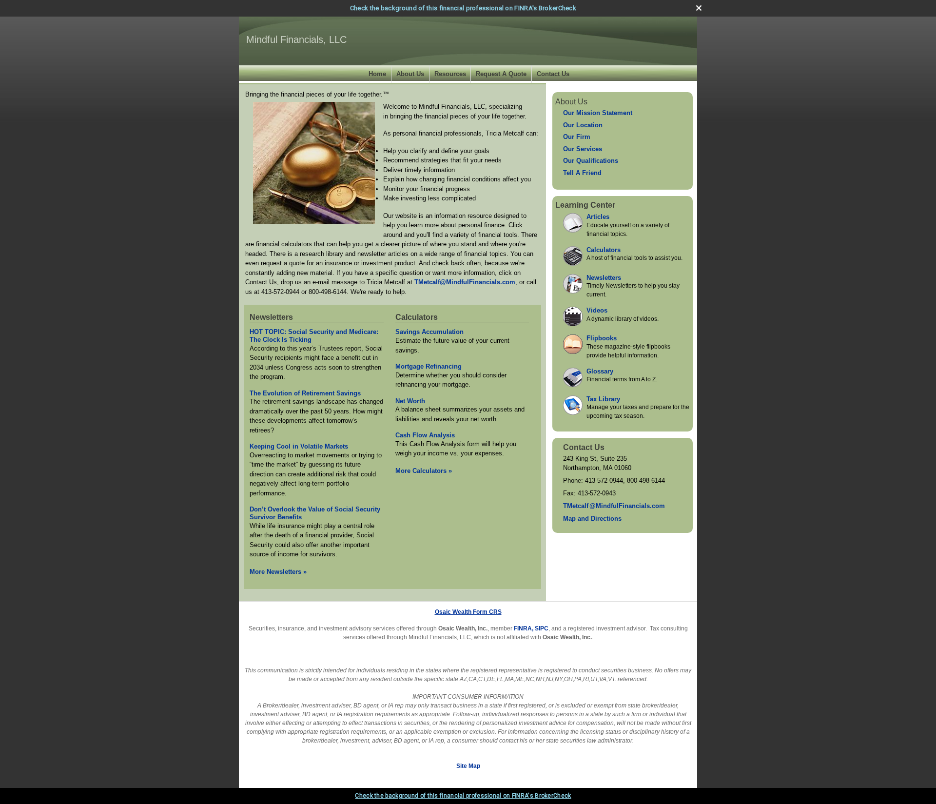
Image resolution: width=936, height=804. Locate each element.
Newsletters (271, 317)
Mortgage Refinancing (428, 366)
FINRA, (523, 628)
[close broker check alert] (699, 8)
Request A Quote (501, 74)
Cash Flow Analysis (425, 435)
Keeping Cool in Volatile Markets (299, 446)
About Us (410, 74)
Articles (597, 216)
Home (377, 74)
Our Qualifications (590, 160)
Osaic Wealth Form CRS (468, 611)
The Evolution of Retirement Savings (305, 393)
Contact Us (553, 74)
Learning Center (585, 205)
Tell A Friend (582, 172)
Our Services (582, 149)
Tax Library (603, 399)
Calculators (416, 317)
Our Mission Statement (597, 113)
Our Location (583, 125)
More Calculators (423, 470)
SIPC (541, 628)
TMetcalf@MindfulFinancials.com (464, 282)
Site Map (468, 766)
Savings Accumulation (429, 331)
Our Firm (576, 136)
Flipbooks (601, 338)
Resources (450, 74)
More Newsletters (278, 571)
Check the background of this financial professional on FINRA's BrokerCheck (463, 8)
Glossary (599, 371)
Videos (596, 310)
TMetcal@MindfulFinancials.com (614, 506)
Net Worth (410, 401)
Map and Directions (592, 518)
